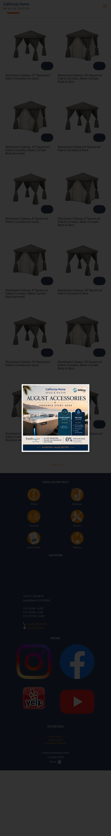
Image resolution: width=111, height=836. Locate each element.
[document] (55, 418)
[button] (85, 389)
